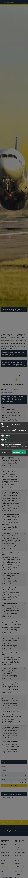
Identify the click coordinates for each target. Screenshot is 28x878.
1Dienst (7, 441)
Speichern (3, 452)
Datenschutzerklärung (16, 431)
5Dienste (7, 437)
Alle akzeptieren (19, 452)
